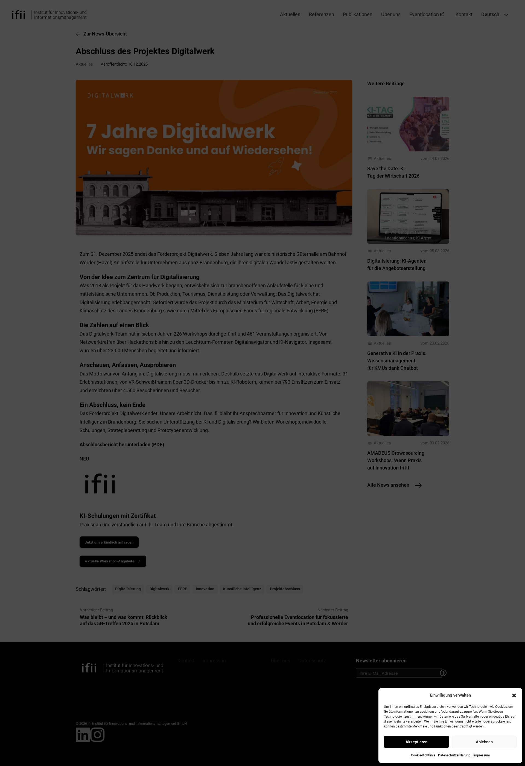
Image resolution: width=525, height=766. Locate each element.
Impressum (481, 755)
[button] (514, 695)
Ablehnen (484, 741)
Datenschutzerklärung (454, 755)
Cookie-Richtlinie (423, 755)
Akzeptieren (416, 741)
